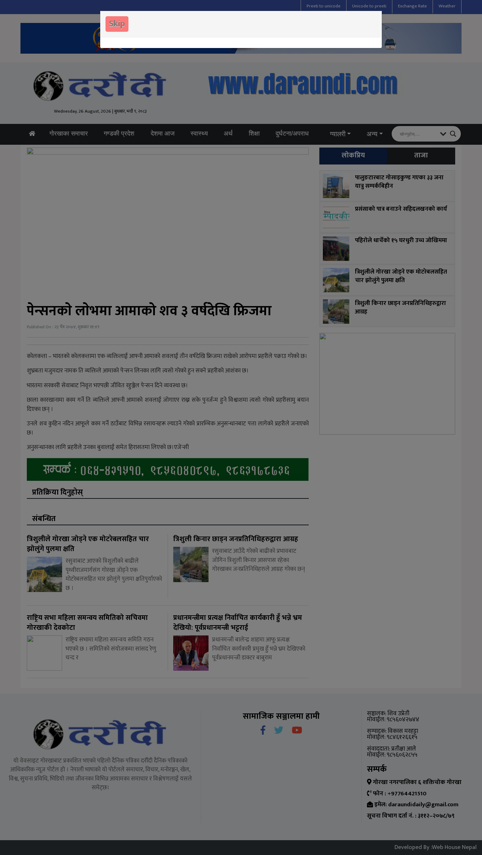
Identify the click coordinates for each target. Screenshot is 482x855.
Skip (117, 24)
